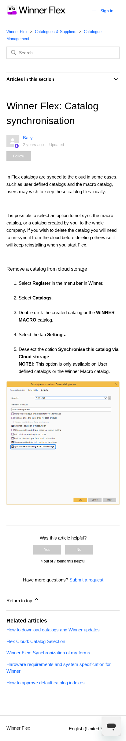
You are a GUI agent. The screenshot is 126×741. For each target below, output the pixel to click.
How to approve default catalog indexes (45, 682)
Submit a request (86, 579)
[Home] (36, 14)
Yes (47, 549)
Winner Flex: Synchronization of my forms (48, 652)
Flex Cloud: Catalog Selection (35, 641)
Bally (28, 137)
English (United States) (92, 728)
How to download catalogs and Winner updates (53, 629)
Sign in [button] (106, 10)
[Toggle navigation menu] (94, 10)
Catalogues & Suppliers (55, 31)
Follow (18, 156)
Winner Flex (17, 31)
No (78, 549)
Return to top (19, 600)
